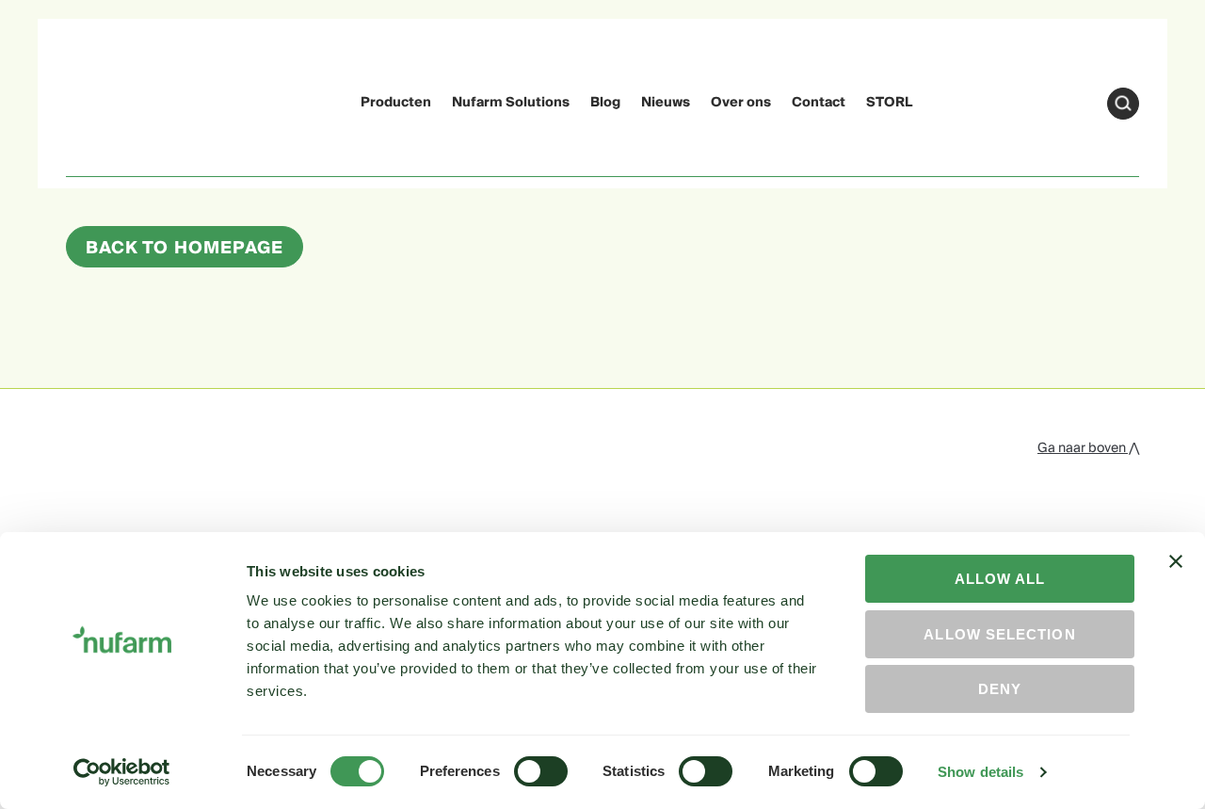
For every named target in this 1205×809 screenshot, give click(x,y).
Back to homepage (184, 248)
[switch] (541, 771)
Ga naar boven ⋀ (1088, 448)
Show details (980, 772)
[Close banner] (1175, 578)
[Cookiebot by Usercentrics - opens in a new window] (122, 772)
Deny (999, 689)
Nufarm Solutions (511, 102)
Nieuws (665, 102)
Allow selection (999, 634)
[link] (102, 100)
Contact (818, 102)
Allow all (1000, 579)
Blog (605, 102)
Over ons (741, 102)
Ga (1123, 104)
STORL (889, 102)
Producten (396, 102)
